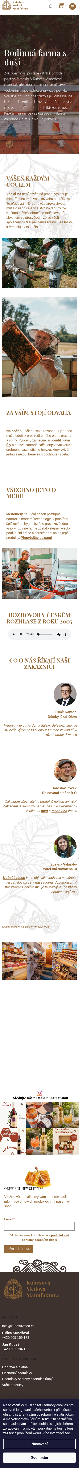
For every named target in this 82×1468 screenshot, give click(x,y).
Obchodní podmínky (17, 1373)
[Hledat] (50, 6)
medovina (59, 811)
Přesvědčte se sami (36, 537)
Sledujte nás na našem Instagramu (40, 1098)
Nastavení (40, 1444)
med (44, 811)
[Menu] (72, 6)
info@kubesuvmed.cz (18, 1326)
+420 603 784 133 (15, 1349)
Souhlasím (39, 1457)
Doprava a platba (15, 1367)
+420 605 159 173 (15, 1337)
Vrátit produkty (12, 1385)
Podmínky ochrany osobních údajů (28, 1379)
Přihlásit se (19, 1249)
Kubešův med (14, 878)
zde (67, 1433)
